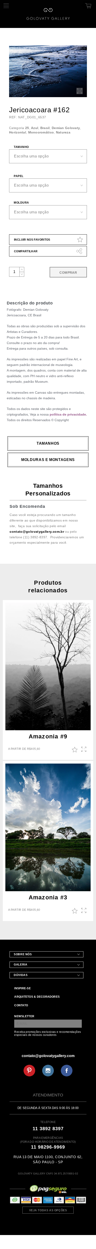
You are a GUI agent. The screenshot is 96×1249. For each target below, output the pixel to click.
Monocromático (41, 132)
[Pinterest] (29, 1070)
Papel (18, 176)
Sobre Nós (23, 954)
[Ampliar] (79, 91)
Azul (34, 128)
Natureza (63, 132)
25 (27, 128)
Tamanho (21, 147)
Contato (21, 1005)
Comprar (68, 272)
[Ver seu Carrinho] (87, 5)
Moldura (21, 202)
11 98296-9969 (48, 1147)
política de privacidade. (68, 414)
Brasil (45, 128)
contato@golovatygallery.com (48, 1056)
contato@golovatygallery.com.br (37, 531)
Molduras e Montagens (48, 460)
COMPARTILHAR (26, 251)
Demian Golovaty (66, 128)
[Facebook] (66, 1070)
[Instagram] (48, 1070)
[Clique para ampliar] (48, 71)
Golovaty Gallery (48, 14)
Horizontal (17, 132)
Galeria (20, 964)
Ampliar (84, 749)
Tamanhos (48, 443)
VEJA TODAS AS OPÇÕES (48, 1210)
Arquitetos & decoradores (37, 996)
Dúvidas (20, 975)
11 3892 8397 (48, 1128)
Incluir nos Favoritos (32, 239)
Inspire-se (22, 988)
